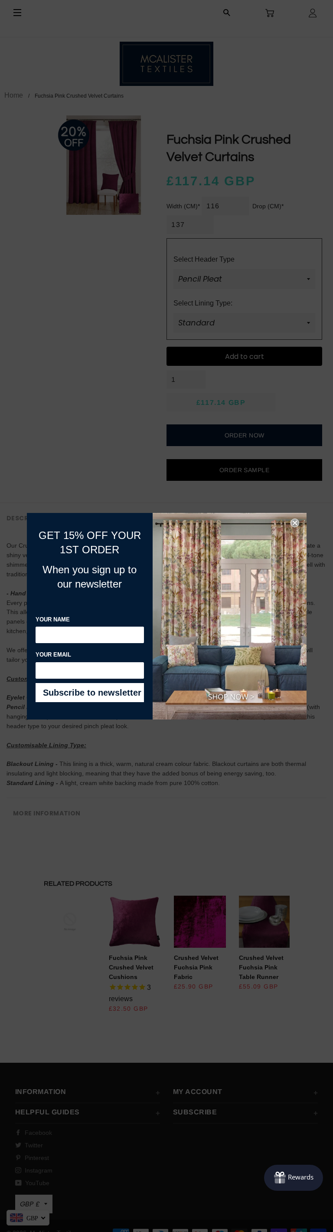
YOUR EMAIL (53, 654)
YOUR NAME (53, 619)
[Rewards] (293, 1178)
